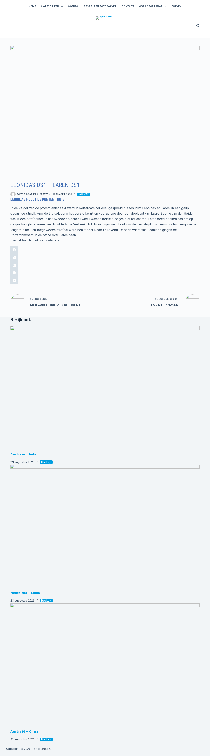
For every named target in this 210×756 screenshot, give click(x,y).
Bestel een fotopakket (100, 6)
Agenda (73, 6)
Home (32, 6)
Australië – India (23, 454)
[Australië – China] (105, 666)
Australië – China (24, 731)
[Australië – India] (105, 389)
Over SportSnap (150, 6)
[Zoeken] (198, 25)
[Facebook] (105, 250)
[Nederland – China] (105, 527)
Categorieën (50, 6)
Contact (128, 6)
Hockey (83, 194)
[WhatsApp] (105, 273)
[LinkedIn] (105, 265)
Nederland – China (25, 593)
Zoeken (176, 6)
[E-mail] (105, 280)
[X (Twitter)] (105, 257)
